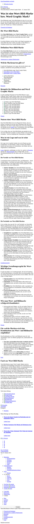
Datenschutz (7, 494)
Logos (2, 150)
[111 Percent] (4, 6)
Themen (9, 477)
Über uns (9, 478)
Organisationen (27, 54)
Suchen (18, 507)
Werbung (9, 460)
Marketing (6, 457)
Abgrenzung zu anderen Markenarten (10, 59)
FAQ (8, 480)
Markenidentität (10, 151)
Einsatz (2, 325)
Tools (5, 471)
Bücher (9, 473)
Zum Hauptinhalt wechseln (7, 1)
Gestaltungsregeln (5, 263)
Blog (5, 498)
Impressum (6, 492)
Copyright (6, 491)
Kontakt (9, 481)
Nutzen (2, 116)
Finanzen (9, 468)
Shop (5, 504)
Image (12, 127)
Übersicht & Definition (6, 27)
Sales (8, 464)
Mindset (9, 467)
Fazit (2, 357)
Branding (30, 150)
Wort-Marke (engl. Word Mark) (12, 71)
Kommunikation (11, 458)
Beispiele (3, 86)
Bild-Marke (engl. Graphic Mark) (12, 73)
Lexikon (6, 499)
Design (9, 463)
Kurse (8, 476)
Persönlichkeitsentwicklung (14, 470)
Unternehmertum (8, 465)
